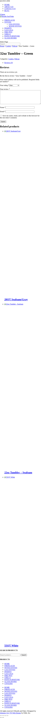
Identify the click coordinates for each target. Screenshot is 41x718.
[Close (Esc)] (7, 715)
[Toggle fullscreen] (3, 715)
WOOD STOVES (15, 26)
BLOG (6, 11)
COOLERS (8, 684)
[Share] (5, 715)
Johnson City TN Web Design (10, 713)
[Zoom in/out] (1, 715)
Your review (5, 89)
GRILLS (7, 34)
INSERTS (7, 28)
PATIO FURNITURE (12, 36)
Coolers (8, 46)
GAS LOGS (8, 30)
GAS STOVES (14, 24)
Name (2, 107)
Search (24, 655)
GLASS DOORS (10, 38)
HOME (7, 5)
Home (2, 46)
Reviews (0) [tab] (8, 63)
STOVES (7, 22)
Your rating (4, 85)
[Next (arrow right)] (3, 717)
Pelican (14, 46)
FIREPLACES (9, 20)
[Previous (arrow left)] (1, 717)
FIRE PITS (8, 32)
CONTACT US (10, 9)
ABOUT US (8, 7)
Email (2, 111)
